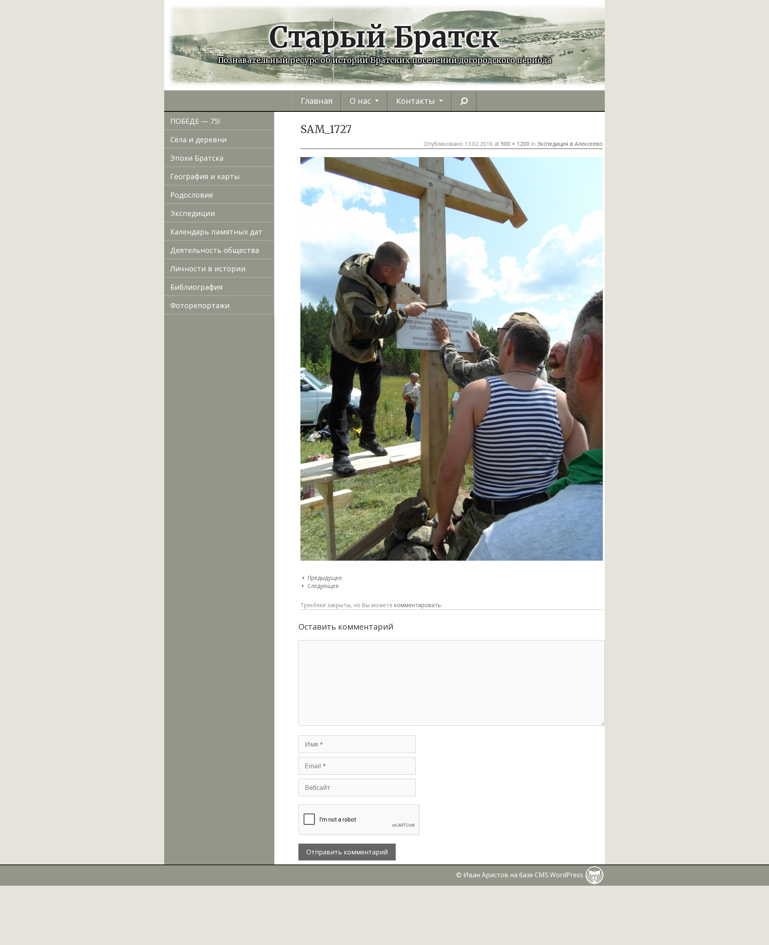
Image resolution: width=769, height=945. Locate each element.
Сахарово (234, 750)
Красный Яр (239, 474)
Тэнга (227, 843)
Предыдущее (325, 578)
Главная (316, 100)
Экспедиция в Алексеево (570, 143)
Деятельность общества (214, 250)
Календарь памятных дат (216, 231)
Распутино (236, 714)
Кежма (229, 455)
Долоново (235, 345)
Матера (231, 585)
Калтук (229, 437)
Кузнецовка (238, 511)
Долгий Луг (237, 326)
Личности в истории (208, 268)
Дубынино (236, 363)
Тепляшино (238, 806)
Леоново (233, 529)
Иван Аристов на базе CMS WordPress (524, 874)
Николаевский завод (254, 658)
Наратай (232, 621)
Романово (235, 732)
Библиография (196, 287)
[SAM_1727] (451, 558)
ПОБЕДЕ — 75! (195, 121)
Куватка (231, 492)
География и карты (205, 176)
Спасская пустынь (250, 787)
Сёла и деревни (198, 139)
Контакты (415, 100)
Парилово (235, 695)
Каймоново (238, 419)
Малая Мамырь (245, 566)
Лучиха (230, 548)
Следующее (323, 586)
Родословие (191, 195)
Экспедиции (192, 213)
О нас (360, 100)
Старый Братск (384, 37)
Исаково (232, 400)
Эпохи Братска (196, 158)
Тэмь (226, 824)
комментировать (417, 605)
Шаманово (237, 935)
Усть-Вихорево (244, 861)
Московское (239, 603)
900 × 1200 (515, 143)
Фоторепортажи (199, 305)
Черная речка (242, 898)
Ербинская (236, 382)
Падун (228, 677)
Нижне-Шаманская (251, 640)
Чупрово (233, 916)
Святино (232, 769)
